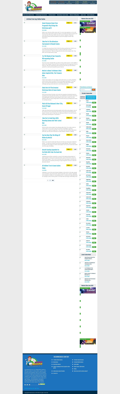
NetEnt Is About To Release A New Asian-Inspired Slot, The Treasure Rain (52, 73)
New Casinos (55, 362)
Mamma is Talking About (74, 15)
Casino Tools (83, 15)
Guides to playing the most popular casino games (61, 367)
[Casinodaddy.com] (68, 387)
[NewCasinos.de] (62, 387)
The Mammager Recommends (41, 15)
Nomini (87, 122)
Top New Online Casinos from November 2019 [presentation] (90, 97)
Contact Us (55, 373)
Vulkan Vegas (88, 127)
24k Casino (88, 149)
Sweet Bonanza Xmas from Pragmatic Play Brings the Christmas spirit (50, 25)
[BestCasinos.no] (75, 387)
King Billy (88, 162)
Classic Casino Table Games (79, 366)
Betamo (87, 232)
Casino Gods (88, 197)
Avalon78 (88, 240)
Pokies (75, 368)
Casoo (87, 100)
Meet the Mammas (90, 15)
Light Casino (88, 170)
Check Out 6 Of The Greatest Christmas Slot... (90, 279)
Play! (94, 102)
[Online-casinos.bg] (78, 387)
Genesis (87, 210)
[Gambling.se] (56, 387)
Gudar (87, 219)
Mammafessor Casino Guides (62, 15)
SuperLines (88, 205)
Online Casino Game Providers (59, 371)
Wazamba (88, 166)
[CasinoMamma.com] (53, 387)
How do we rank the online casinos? (81, 371)
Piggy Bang (88, 179)
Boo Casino (88, 223)
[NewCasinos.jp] (65, 387)
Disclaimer (26, 388)
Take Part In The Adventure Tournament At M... (90, 263)
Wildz (87, 131)
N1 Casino (88, 249)
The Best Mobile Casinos (78, 362)
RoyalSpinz (88, 188)
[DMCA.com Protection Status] (41, 385)
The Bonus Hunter (52, 15)
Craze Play (88, 214)
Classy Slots (88, 192)
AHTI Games (88, 175)
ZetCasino (88, 109)
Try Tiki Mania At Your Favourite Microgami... (89, 269)
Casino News (76, 364)
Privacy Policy (32, 388)
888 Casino (88, 157)
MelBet (87, 144)
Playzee (87, 135)
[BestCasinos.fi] (59, 387)
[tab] (82, 97)
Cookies (37, 388)
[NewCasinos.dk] (72, 387)
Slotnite (87, 118)
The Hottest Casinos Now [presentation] (82, 97)
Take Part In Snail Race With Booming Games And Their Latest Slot (51, 120)
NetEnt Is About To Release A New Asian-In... (90, 274)
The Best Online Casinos (57, 359)
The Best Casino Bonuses (79, 359)
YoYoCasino (88, 201)
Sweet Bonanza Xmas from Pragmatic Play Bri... (90, 258)
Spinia (87, 183)
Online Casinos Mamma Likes (28, 15)
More (68, 23)
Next (53, 180)
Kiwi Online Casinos (57, 364)
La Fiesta (88, 227)
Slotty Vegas (88, 105)
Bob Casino (88, 236)
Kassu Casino (88, 140)
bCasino (87, 153)
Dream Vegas (88, 245)
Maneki (87, 113)
